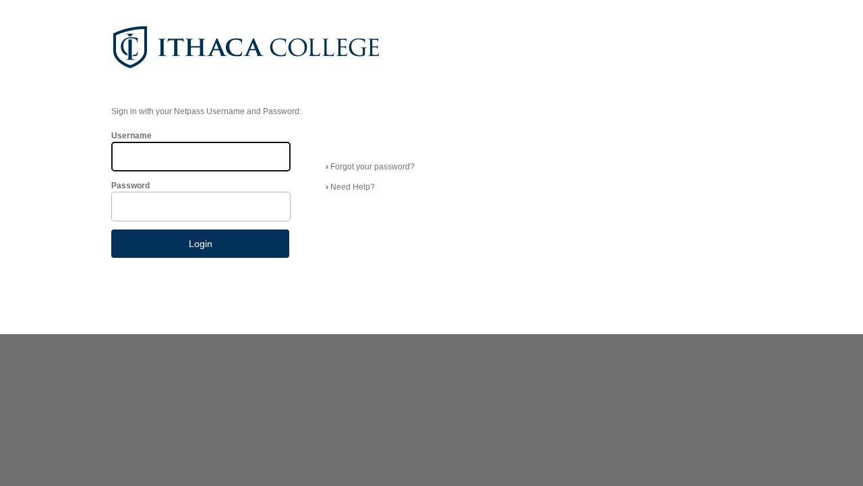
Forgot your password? (370, 166)
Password (130, 185)
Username (131, 135)
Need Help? (350, 187)
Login (200, 243)
